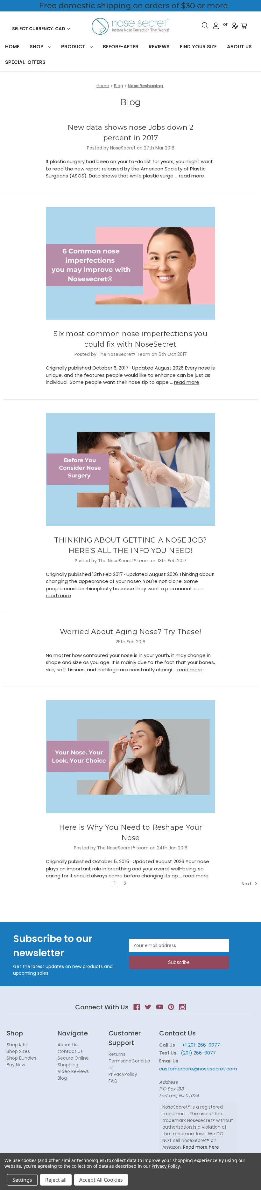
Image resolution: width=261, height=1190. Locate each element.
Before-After (120, 46)
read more (191, 175)
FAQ (113, 1081)
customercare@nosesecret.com (198, 1068)
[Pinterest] (171, 1007)
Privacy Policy (165, 1166)
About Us (239, 46)
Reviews (159, 46)
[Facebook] (136, 1007)
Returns (117, 1054)
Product (74, 46)
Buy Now (16, 1065)
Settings (22, 1179)
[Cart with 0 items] (244, 26)
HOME (12, 46)
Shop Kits (17, 1044)
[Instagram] (182, 1007)
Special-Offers (25, 62)
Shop (37, 46)
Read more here (201, 1147)
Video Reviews (73, 1071)
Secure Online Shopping (73, 1061)
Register (234, 25)
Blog (62, 1078)
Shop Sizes (18, 1051)
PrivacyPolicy (123, 1074)
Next (247, 884)
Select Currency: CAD (39, 28)
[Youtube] (159, 1007)
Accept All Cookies (101, 1179)
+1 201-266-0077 (201, 1044)
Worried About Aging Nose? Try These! (130, 631)
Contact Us (70, 1051)
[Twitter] (148, 1007)
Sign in (215, 25)
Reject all (56, 1179)
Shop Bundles (21, 1058)
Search (204, 25)
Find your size (198, 46)
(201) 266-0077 (198, 1052)
